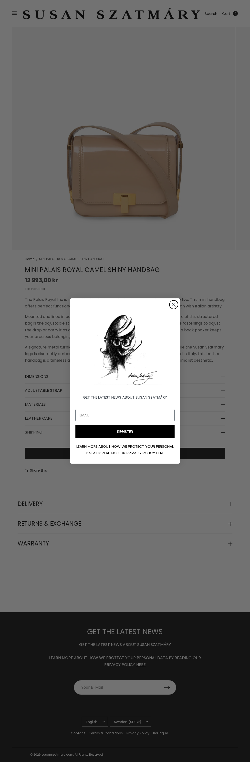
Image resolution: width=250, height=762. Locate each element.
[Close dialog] (173, 304)
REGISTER (125, 431)
